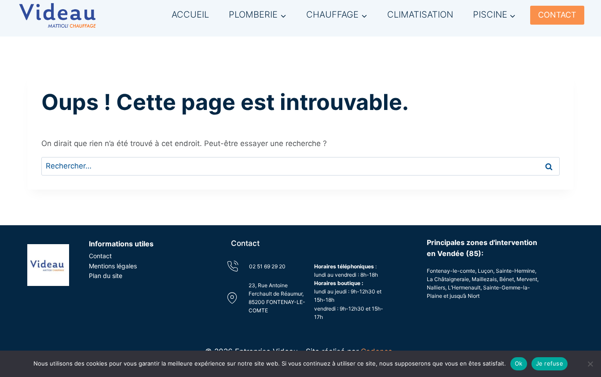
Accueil (190, 14)
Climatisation (420, 14)
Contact (100, 256)
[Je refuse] (590, 363)
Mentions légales (113, 266)
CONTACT (557, 14)
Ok (519, 363)
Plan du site (105, 275)
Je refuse (549, 363)
